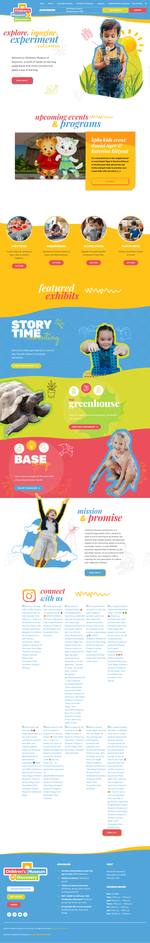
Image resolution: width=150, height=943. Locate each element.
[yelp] (25, 914)
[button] (145, 3)
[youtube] (20, 914)
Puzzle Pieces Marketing (40, 935)
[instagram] (14, 914)
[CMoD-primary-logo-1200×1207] (21, 3)
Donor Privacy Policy (59, 928)
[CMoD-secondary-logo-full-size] (25, 863)
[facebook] (9, 914)
